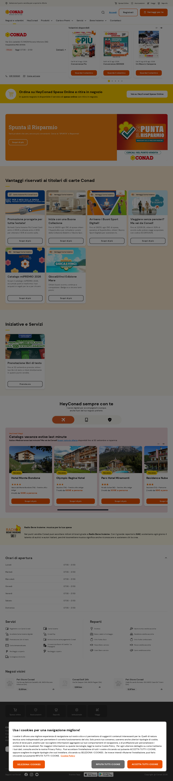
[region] (88, 746)
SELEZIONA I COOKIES (29, 764)
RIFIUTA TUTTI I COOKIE (108, 764)
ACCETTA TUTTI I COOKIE (145, 764)
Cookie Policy (68, 755)
